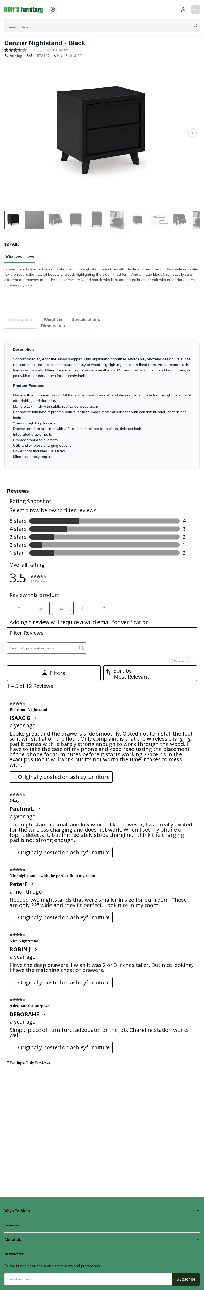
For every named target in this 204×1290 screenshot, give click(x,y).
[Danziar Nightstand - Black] (102, 133)
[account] (183, 9)
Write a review (57, 50)
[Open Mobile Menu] (195, 9)
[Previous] (11, 132)
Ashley (16, 55)
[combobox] (102, 27)
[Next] (192, 132)
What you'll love (19, 256)
